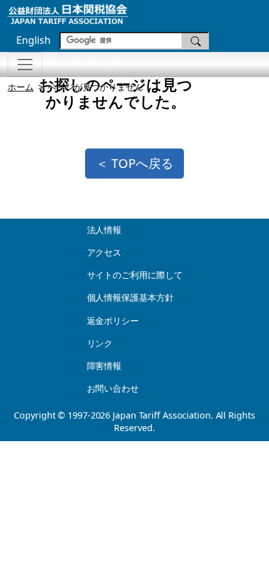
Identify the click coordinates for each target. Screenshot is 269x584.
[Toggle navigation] (25, 64)
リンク (100, 343)
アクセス (104, 252)
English (33, 40)
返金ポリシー (113, 320)
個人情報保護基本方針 (130, 297)
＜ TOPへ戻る (134, 163)
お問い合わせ (113, 388)
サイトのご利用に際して (135, 275)
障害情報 (104, 366)
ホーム (21, 87)
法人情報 (104, 230)
